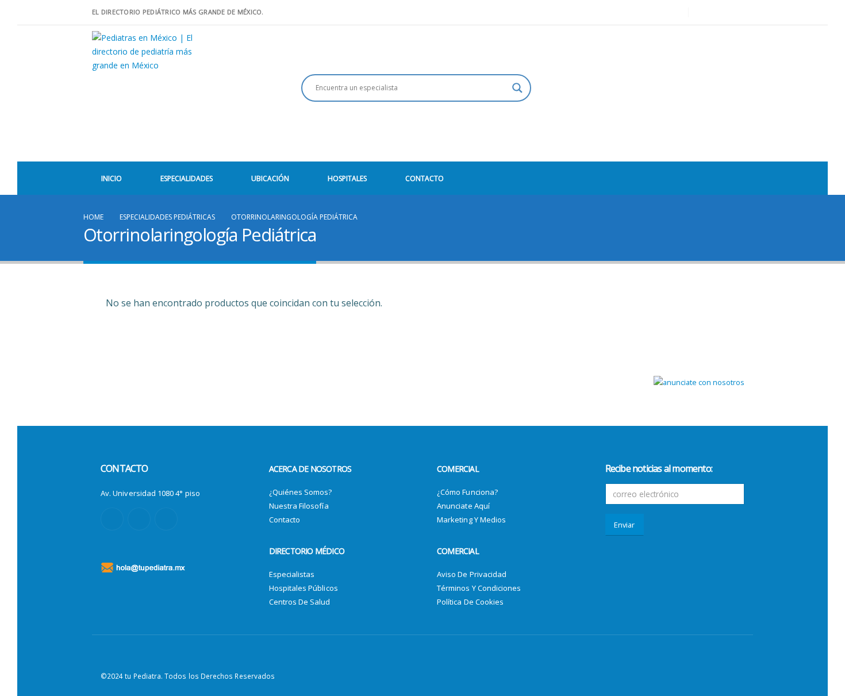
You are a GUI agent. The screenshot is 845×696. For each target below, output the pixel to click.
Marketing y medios (471, 519)
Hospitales (347, 178)
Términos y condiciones (479, 588)
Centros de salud (300, 602)
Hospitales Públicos (303, 588)
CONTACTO (424, 178)
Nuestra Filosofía (299, 506)
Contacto (285, 519)
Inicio (111, 178)
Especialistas (292, 574)
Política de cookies (470, 602)
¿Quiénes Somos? (300, 492)
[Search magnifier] (517, 88)
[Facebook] (705, 13)
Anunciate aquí (463, 506)
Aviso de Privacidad (471, 574)
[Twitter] (725, 13)
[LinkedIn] (744, 13)
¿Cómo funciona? (467, 492)
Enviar (624, 525)
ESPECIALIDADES (186, 178)
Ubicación (270, 178)
